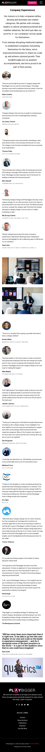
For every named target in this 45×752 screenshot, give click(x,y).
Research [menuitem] (22, 726)
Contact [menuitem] (22, 717)
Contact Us (32, 3)
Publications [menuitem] (23, 723)
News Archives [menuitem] (22, 720)
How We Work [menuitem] (22, 728)
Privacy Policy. (34, 743)
